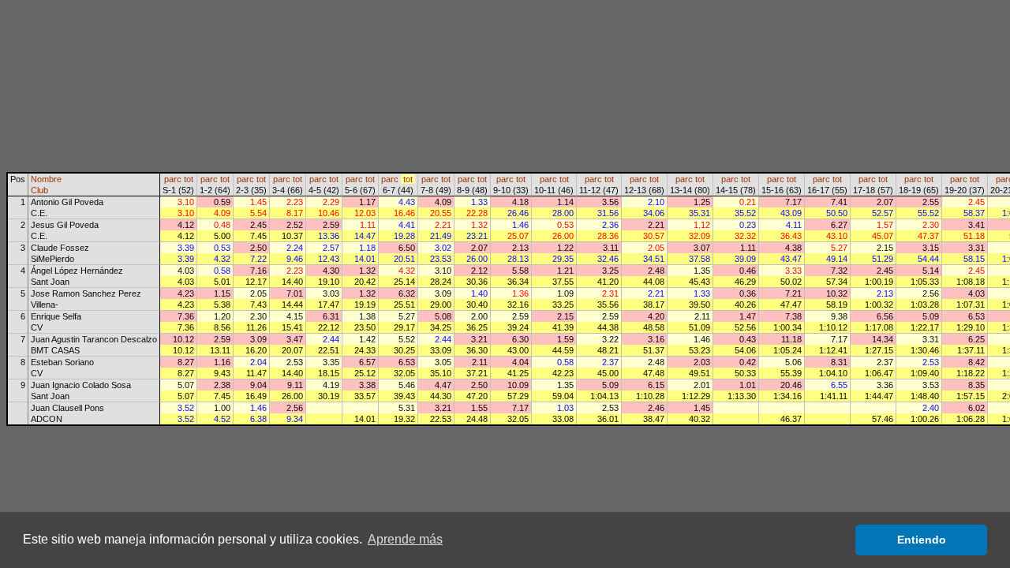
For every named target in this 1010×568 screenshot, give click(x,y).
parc (172, 179)
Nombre (46, 179)
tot (188, 179)
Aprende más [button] (405, 539)
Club (39, 190)
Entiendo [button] (921, 539)
